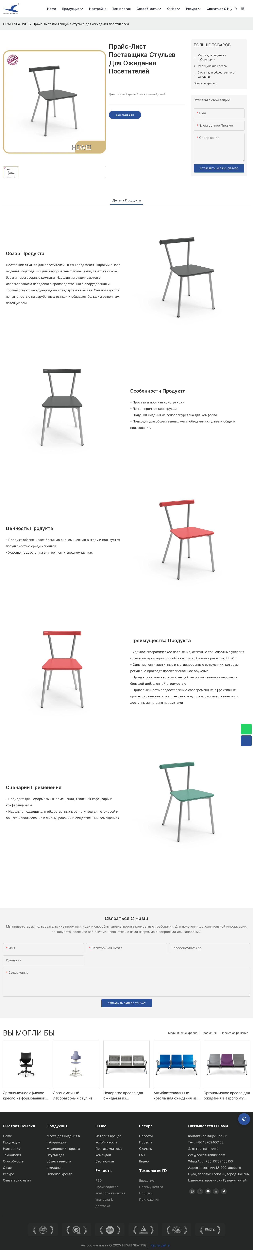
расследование (125, 114)
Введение (146, 1180)
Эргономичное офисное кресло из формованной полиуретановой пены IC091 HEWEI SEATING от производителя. (24, 1096)
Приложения (149, 1199)
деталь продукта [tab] (126, 200)
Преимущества (151, 1187)
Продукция (209, 1033)
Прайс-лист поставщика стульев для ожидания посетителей (81, 24)
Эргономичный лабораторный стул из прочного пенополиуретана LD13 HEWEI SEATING (73, 1096)
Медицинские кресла (182, 1033)
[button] (231, 8)
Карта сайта (160, 1245)
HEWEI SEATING (15, 24)
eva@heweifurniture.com (206, 1155)
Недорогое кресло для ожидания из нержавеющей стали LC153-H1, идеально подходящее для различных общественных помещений (126, 1096)
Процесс (146, 1193)
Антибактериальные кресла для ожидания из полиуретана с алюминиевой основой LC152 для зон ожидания (175, 1096)
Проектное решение (234, 1033)
